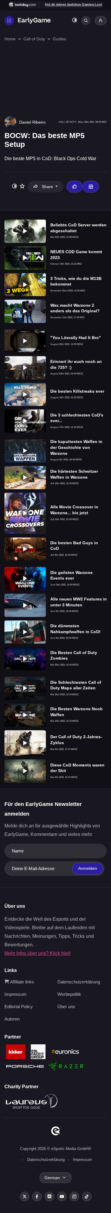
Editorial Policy (18, 1006)
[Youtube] (62, 1196)
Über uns (66, 1006)
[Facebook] (37, 1196)
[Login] (101, 20)
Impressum (15, 994)
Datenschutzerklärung (78, 981)
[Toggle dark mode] (74, 20)
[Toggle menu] (9, 20)
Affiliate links (21, 981)
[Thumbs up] (75, 187)
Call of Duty (34, 38)
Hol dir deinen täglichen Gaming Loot (73, 4)
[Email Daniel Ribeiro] (91, 187)
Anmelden (87, 868)
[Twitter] (24, 1196)
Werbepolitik (69, 994)
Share (47, 186)
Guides (59, 38)
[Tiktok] (86, 1196)
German (52, 1177)
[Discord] (49, 1196)
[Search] (85, 20)
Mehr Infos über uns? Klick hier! (37, 953)
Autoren (12, 1018)
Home (10, 38)
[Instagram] (74, 1196)
